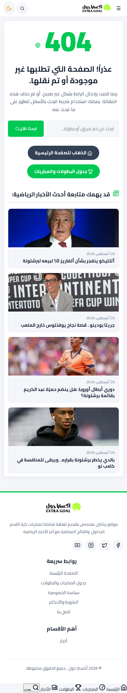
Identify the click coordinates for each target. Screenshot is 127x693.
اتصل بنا (63, 612)
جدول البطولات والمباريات (61, 171)
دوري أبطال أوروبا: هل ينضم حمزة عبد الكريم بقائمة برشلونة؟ (69, 392)
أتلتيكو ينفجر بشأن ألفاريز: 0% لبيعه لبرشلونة (69, 260)
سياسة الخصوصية (63, 592)
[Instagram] (91, 545)
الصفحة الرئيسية (63, 573)
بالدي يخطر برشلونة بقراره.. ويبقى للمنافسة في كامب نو (66, 462)
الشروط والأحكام (63, 602)
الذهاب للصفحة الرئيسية (61, 152)
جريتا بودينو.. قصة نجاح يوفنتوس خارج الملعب (68, 325)
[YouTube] (77, 545)
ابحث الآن (28, 128)
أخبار (63, 641)
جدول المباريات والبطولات (63, 583)
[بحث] (22, 8)
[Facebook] (118, 545)
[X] (104, 545)
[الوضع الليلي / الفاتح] (9, 8)
